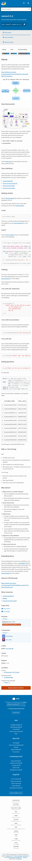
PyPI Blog (15, 743)
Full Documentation (8, 596)
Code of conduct (15, 783)
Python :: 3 (7, 682)
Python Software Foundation (16, 703)
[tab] (16, 32)
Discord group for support (10, 601)
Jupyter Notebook (8, 181)
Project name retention (15, 731)
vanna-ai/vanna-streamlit (10, 183)
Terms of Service (15, 779)
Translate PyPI (15, 765)
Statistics (16, 747)
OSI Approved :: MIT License (11, 672)
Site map (25, 857)
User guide (15, 729)
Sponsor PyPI (16, 767)
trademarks (8, 856)
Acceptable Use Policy (15, 788)
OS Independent (8, 677)
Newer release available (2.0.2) (11, 624)
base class (9, 161)
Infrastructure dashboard (15, 745)
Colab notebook (19, 206)
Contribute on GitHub (15, 763)
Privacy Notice (15, 786)
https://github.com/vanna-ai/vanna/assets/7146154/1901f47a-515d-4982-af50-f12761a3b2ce (14, 74)
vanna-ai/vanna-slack (9, 188)
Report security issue (16, 781)
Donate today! (16, 712)
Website (5, 598)
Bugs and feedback (16, 761)
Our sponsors (16, 752)
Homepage (7, 611)
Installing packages (15, 725)
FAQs (16, 734)
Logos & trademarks (16, 749)
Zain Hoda (9, 649)
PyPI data (5, 619)
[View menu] (24, 3)
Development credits (15, 770)
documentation (10, 198)
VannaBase (22, 563)
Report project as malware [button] (16, 688)
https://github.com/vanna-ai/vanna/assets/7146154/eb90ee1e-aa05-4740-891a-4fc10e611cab (15, 585)
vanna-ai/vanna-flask (9, 186)
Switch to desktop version (16, 793)
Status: (16, 708)
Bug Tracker (7, 609)
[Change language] (28, 3)
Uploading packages (15, 727)
